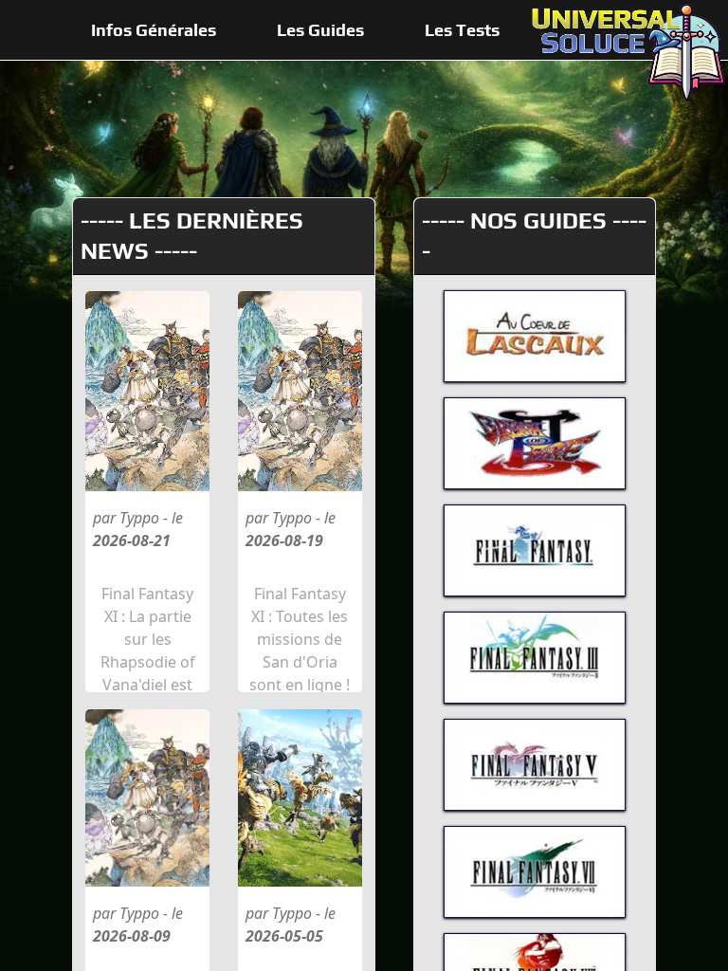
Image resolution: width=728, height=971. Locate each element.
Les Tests (462, 30)
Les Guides (320, 30)
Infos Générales (153, 30)
